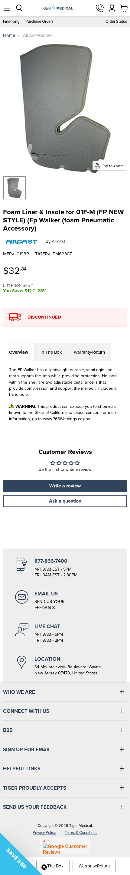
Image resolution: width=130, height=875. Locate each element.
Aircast (58, 241)
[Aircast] (22, 242)
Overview (18, 352)
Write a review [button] (65, 485)
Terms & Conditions (81, 832)
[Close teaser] (44, 867)
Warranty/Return (89, 352)
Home (9, 35)
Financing (11, 21)
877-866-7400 (100, 8)
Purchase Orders (39, 21)
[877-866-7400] (65, 568)
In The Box (51, 352)
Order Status (116, 21)
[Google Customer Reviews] (65, 845)
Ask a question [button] (65, 500)
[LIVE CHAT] (65, 633)
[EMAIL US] (65, 600)
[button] (21, 854)
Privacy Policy (44, 832)
